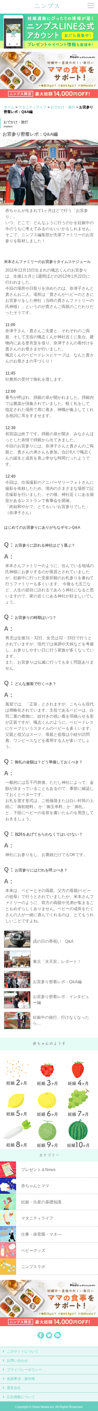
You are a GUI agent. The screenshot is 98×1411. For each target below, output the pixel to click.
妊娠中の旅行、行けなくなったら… (61, 1020)
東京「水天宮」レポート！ (57, 961)
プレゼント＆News (38, 1169)
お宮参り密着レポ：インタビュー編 (61, 999)
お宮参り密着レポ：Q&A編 (57, 982)
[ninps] (46, 8)
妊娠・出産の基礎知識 (41, 1202)
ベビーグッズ (33, 1250)
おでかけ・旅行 (63, 107)
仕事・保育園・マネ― (41, 1234)
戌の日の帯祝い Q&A (53, 941)
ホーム (9, 107)
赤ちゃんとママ (35, 1186)
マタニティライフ (32, 107)
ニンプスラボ (33, 1266)
